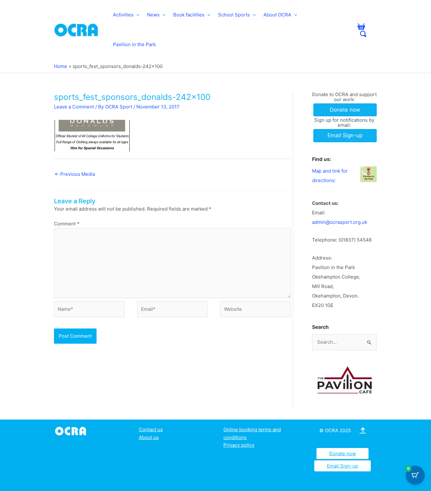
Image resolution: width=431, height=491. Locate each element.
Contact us (151, 430)
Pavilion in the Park (134, 44)
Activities (123, 15)
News (153, 15)
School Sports (234, 15)
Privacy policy (238, 445)
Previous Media (75, 174)
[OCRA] (72, 430)
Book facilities (188, 15)
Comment (67, 224)
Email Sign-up (342, 466)
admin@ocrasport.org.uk (339, 222)
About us (149, 437)
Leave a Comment (74, 107)
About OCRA (277, 15)
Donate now (342, 454)
